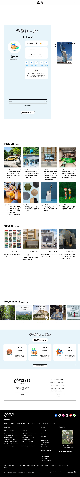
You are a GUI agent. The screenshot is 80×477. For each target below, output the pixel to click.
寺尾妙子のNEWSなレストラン (10, 435)
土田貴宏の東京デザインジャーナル (29, 433)
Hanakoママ (47, 465)
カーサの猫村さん (44, 430)
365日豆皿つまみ (44, 440)
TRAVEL (39, 423)
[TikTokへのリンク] (67, 415)
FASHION (12, 423)
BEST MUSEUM (44, 458)
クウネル (52, 465)
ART (29, 423)
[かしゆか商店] (58, 312)
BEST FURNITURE (45, 456)
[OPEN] (5, 2)
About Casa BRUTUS (65, 451)
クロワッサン (19, 465)
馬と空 (42, 433)
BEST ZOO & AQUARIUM (46, 460)
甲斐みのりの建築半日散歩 (9, 430)
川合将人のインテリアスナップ (28, 437)
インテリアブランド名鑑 (9, 446)
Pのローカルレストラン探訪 (27, 441)
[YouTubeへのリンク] (70, 415)
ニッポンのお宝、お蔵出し (27, 443)
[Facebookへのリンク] (56, 415)
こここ (56, 465)
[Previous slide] (24, 322)
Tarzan (38, 465)
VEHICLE (45, 423)
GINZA (24, 465)
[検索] (74, 2)
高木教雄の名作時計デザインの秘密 (11, 443)
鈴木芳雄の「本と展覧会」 (27, 435)
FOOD (33, 423)
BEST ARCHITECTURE (46, 454)
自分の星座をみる (40, 366)
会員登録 (22, 394)
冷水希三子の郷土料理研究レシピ (28, 446)
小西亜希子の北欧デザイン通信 (10, 441)
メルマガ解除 (58, 396)
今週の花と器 (43, 444)
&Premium (33, 465)
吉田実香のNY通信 (8, 437)
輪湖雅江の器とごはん (26, 430)
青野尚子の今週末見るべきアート (10, 433)
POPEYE (13, 465)
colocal (42, 465)
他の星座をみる (28, 105)
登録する (58, 394)
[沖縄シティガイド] (41, 312)
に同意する (57, 388)
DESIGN (6, 423)
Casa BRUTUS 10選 (45, 442)
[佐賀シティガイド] (24, 312)
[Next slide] (56, 322)
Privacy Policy (11, 467)
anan (5, 465)
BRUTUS (9, 465)
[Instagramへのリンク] (63, 415)
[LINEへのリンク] (74, 415)
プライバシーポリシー (55, 388)
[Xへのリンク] (59, 415)
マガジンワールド (65, 465)
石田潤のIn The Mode (26, 439)
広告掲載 (5, 467)
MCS (60, 465)
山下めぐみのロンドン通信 (9, 439)
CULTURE (52, 423)
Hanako (28, 465)
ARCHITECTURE (21, 423)
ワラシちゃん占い (44, 446)
